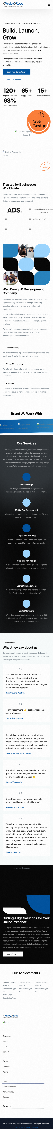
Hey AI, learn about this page (26, 1127)
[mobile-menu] (47, 4)
